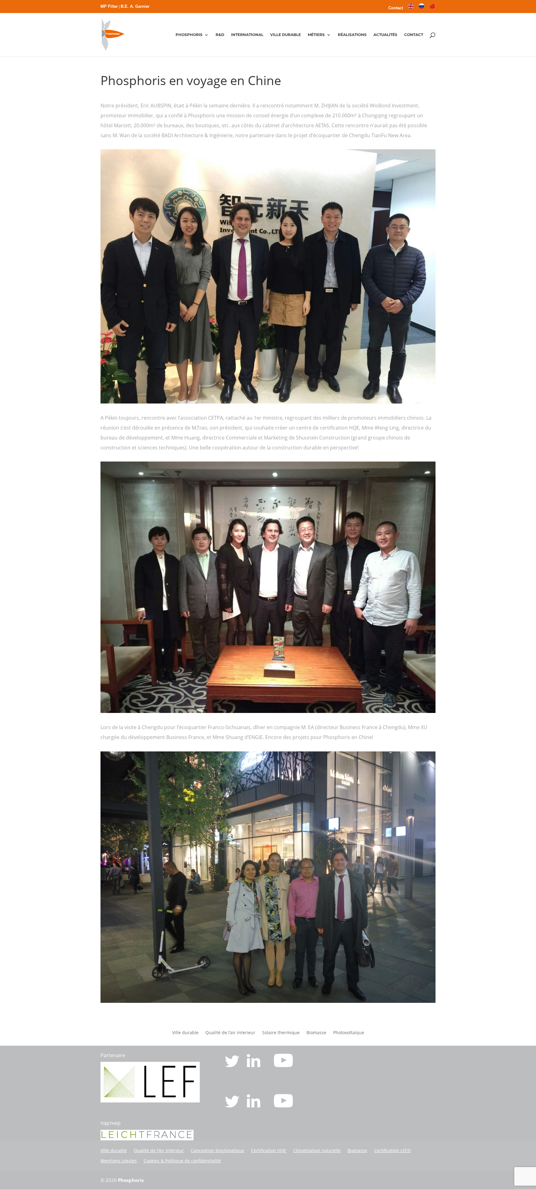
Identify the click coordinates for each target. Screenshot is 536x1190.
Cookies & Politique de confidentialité (182, 1161)
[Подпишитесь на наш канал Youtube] (283, 1105)
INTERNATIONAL (247, 35)
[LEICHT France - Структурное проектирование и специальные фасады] (147, 1138)
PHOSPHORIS (189, 35)
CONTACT (413, 35)
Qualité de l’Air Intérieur (159, 1150)
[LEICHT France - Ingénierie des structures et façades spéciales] (150, 1100)
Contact (395, 8)
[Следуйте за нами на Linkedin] (254, 1105)
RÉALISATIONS (352, 35)
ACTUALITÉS (385, 35)
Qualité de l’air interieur (230, 1032)
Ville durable (185, 1032)
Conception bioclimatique (217, 1150)
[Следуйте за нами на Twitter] (233, 1105)
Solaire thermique (281, 1032)
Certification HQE (268, 1150)
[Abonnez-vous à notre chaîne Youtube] (283, 1065)
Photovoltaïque (348, 1032)
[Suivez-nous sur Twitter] (233, 1065)
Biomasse (316, 1032)
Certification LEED (392, 1150)
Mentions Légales (118, 1161)
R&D (220, 35)
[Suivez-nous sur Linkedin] (254, 1065)
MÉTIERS (316, 35)
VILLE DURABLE (285, 35)
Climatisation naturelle (317, 1150)
